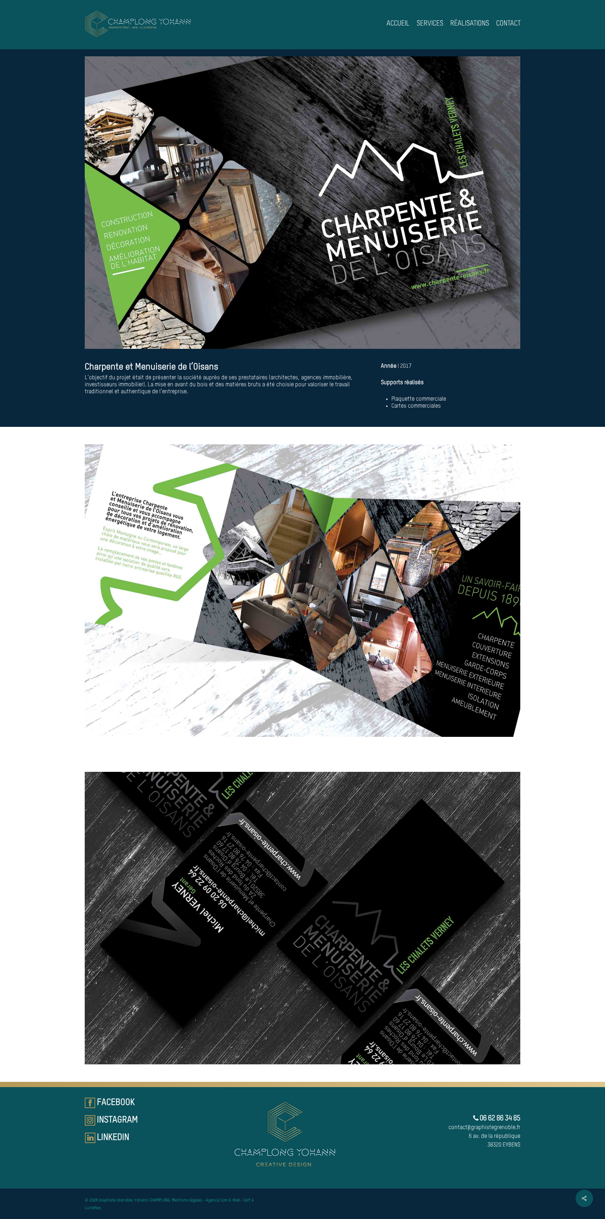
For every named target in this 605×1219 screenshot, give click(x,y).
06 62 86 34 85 (499, 1118)
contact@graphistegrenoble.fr (484, 1127)
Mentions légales (187, 1200)
